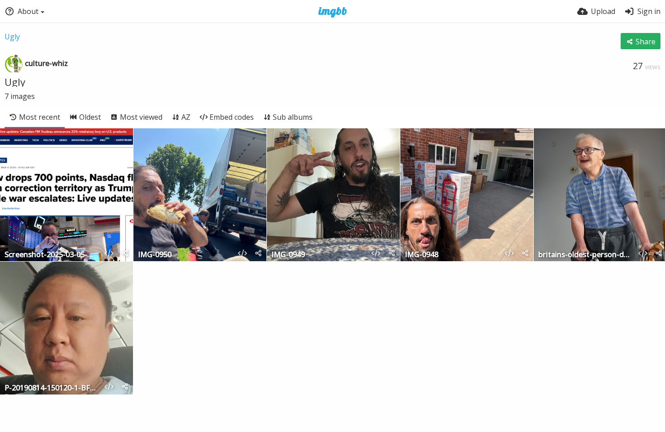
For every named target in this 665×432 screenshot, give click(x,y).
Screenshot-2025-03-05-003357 (51, 255)
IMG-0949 (288, 255)
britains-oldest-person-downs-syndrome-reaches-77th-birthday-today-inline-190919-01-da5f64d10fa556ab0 (584, 255)
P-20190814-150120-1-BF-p (51, 388)
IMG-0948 (421, 255)
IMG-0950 (154, 255)
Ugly (12, 37)
